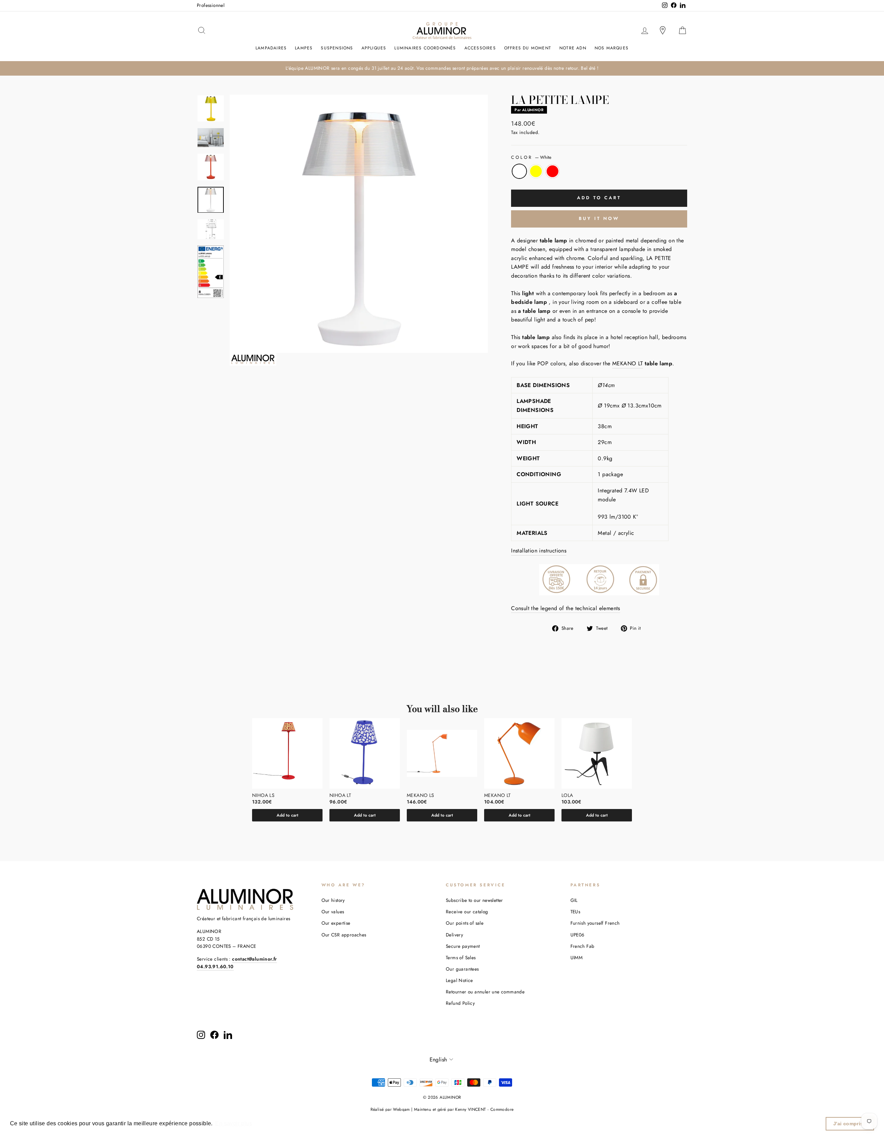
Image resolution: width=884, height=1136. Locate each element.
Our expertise (335, 923)
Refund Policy (460, 1003)
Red (552, 171)
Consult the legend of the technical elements (565, 608)
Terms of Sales (461, 957)
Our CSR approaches (343, 934)
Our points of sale (464, 923)
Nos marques (611, 48)
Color (531, 157)
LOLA (567, 795)
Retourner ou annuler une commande (485, 991)
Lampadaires (271, 48)
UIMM (576, 957)
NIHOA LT (340, 795)
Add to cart (287, 815)
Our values (332, 911)
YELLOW (536, 171)
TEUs (575, 911)
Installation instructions (538, 551)
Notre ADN (572, 48)
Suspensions (337, 48)
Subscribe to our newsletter (474, 900)
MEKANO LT (627, 363)
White (519, 171)
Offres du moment (527, 48)
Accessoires (480, 48)
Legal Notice (459, 980)
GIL (574, 900)
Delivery (454, 934)
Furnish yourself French (595, 923)
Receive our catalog (467, 911)
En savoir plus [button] (233, 1123)
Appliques (374, 48)
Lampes (304, 48)
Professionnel (210, 5)
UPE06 (577, 934)
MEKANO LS (420, 795)
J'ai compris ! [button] (850, 1123)
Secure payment (463, 946)
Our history (333, 900)
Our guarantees (462, 968)
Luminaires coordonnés (425, 48)
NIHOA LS (263, 795)
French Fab (582, 946)
